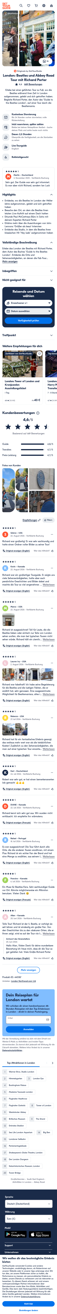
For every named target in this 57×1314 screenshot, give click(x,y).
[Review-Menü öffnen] (52, 534)
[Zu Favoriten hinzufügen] (39, 353)
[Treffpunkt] (51, 335)
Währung (10, 1212)
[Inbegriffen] (51, 271)
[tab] (21, 1063)
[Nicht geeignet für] (51, 280)
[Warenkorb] (36, 6)
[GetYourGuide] (6, 6)
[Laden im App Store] (40, 1235)
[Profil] (51, 6)
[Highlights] (51, 194)
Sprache (9, 1197)
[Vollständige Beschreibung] (51, 242)
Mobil (8, 1228)
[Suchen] (21, 5)
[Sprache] (44, 5)
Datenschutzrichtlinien (12, 1050)
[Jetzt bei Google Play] (16, 1235)
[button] (28, 84)
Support (9, 1245)
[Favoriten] (28, 6)
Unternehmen (12, 1252)
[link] (22, 377)
